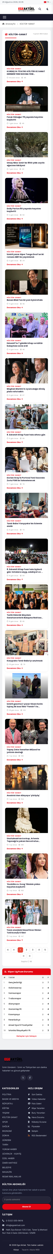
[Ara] (40, 9)
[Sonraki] (23, 956)
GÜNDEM (6, 1140)
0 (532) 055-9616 (14, 1220)
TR (48, 2)
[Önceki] (14, 950)
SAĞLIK (5, 1126)
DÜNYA (5, 1135)
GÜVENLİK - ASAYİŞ (11, 1154)
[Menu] (4, 17)
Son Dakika (36, 1094)
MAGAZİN (7, 1172)
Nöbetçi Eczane (38, 1122)
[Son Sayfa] (29, 956)
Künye (16, 1250)
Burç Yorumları (38, 1113)
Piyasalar (35, 1126)
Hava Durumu (37, 1117)
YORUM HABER (9, 1149)
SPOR (5, 1122)
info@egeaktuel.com (15, 1225)
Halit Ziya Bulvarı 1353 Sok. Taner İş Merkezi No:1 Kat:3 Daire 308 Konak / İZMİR (24, 1231)
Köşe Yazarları (38, 1108)
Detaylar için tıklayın (27, 1036)
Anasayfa (10, 24)
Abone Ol (26, 1206)
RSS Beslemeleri (38, 1135)
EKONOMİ (7, 1131)
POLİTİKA (6, 1094)
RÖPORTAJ (7, 1103)
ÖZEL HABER (8, 1158)
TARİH (5, 1144)
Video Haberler (38, 1099)
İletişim (34, 1131)
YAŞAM (5, 1113)
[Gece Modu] (47, 9)
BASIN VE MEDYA (10, 1099)
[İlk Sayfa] (8, 950)
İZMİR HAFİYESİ (9, 1163)
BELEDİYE (6, 1167)
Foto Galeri (36, 1103)
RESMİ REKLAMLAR (11, 1176)
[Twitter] (23, 1077)
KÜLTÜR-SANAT (10, 1117)
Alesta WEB (34, 1250)
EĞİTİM (5, 1108)
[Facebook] (30, 1077)
